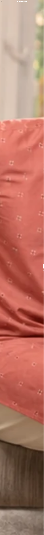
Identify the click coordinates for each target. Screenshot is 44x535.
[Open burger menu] (1, 1)
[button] (42, 1)
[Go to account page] (40, 1)
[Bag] (42, 1)
